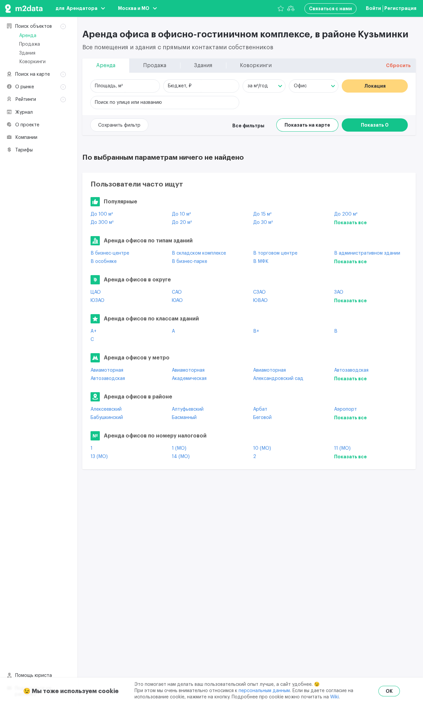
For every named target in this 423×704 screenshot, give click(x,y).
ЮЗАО (97, 300)
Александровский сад (278, 378)
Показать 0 (375, 125)
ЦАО (96, 292)
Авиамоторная (107, 370)
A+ (93, 331)
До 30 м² (263, 222)
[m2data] (24, 8)
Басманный (184, 417)
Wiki (334, 697)
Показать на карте (307, 125)
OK (389, 691)
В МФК (260, 261)
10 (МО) (262, 448)
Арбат (260, 409)
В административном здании (367, 253)
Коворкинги (32, 62)
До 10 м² (181, 214)
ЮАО (177, 300)
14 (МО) (181, 456)
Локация (375, 86)
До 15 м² (262, 214)
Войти (373, 8)
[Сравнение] (291, 8)
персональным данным (264, 690)
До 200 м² (345, 214)
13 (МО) (99, 456)
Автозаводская (351, 370)
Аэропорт (345, 409)
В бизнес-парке (189, 261)
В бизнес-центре (110, 253)
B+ (256, 331)
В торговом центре (275, 253)
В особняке (104, 261)
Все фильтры (248, 125)
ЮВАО (260, 300)
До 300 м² (102, 222)
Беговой (262, 417)
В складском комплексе (199, 253)
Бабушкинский (107, 417)
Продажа (29, 44)
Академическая (189, 378)
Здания (27, 53)
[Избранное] (281, 8)
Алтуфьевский (188, 409)
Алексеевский (106, 409)
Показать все (350, 222)
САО (177, 292)
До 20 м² (182, 222)
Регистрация (400, 8)
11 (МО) (342, 448)
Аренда (27, 35)
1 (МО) (179, 448)
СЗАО (259, 292)
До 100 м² (102, 214)
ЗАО (338, 292)
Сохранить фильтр (119, 125)
